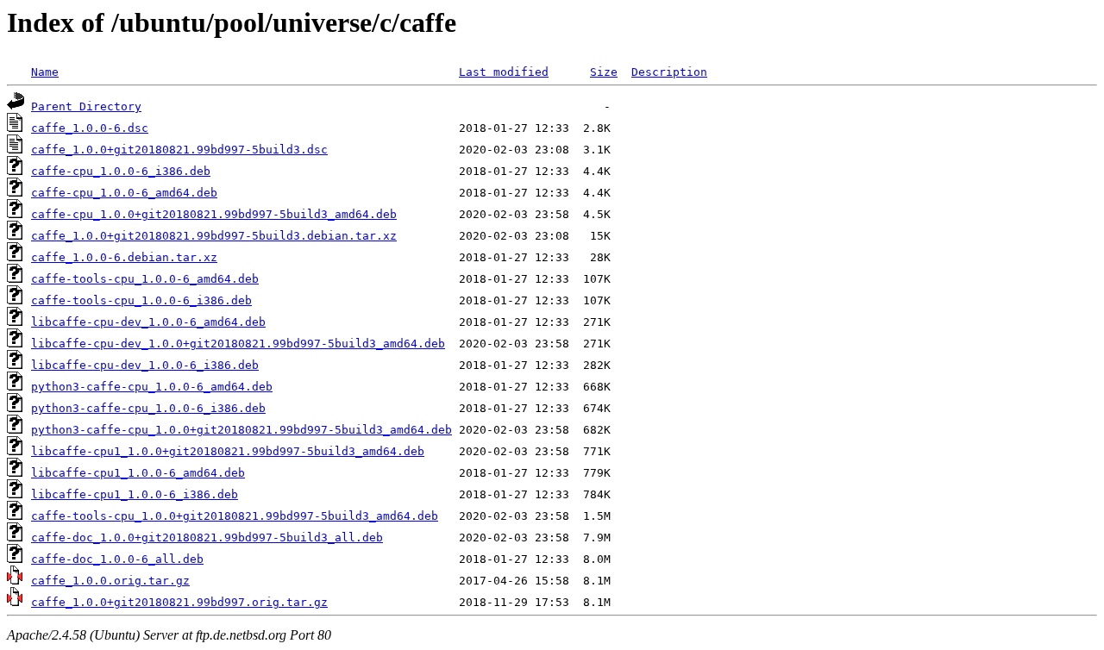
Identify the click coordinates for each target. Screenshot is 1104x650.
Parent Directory (86, 106)
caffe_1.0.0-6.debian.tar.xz (124, 257)
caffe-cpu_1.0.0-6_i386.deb (120, 171)
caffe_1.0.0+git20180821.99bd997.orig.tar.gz (179, 602)
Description (669, 72)
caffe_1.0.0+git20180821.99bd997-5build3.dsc (179, 149)
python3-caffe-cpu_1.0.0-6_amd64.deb (152, 386)
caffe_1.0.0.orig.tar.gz (110, 580)
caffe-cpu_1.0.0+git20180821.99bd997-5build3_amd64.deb (214, 214)
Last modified (504, 72)
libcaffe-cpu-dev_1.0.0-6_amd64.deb (148, 322)
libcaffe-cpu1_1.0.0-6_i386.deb (134, 494)
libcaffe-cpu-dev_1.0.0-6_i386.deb (145, 365)
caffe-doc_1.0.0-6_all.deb (117, 559)
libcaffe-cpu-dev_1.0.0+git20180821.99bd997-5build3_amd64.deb (238, 343)
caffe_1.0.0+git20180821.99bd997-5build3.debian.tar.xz (214, 235)
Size (604, 72)
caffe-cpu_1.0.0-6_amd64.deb (124, 192)
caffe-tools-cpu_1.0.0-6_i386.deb (141, 300)
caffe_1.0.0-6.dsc (89, 128)
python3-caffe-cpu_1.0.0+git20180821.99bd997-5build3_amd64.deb (241, 429)
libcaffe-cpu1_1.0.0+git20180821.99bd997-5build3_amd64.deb (227, 451)
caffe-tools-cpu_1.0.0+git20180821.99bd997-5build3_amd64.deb (234, 515)
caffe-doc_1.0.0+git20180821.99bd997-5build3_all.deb (207, 537)
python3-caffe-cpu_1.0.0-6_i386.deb (148, 408)
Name (45, 72)
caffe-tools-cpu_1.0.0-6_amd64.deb (145, 278)
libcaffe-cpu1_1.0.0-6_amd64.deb (138, 472)
